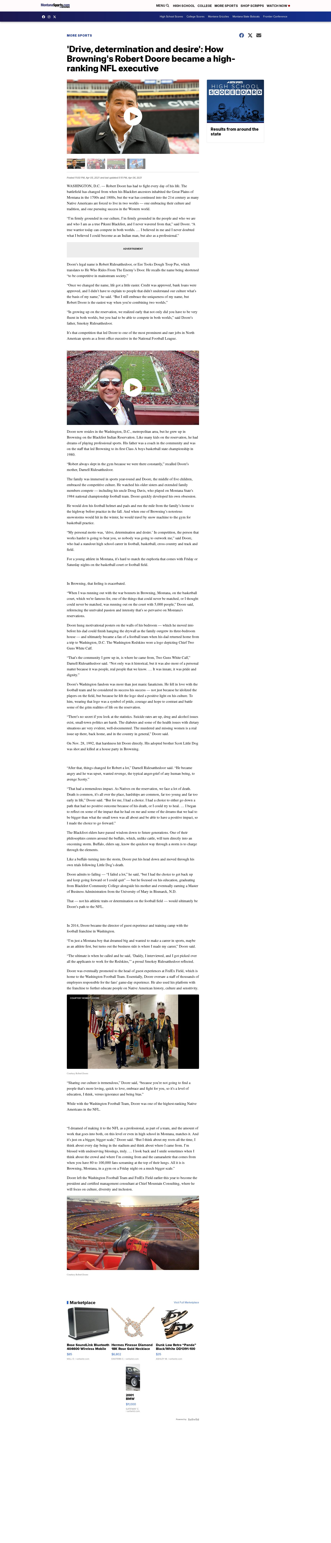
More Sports (226, 6)
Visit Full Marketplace (186, 1302)
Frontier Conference (275, 17)
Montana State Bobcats (246, 17)
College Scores (196, 17)
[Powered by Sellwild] (193, 1419)
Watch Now (277, 6)
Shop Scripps (252, 6)
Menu (161, 5)
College (204, 6)
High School (184, 6)
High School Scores (171, 17)
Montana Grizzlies (218, 17)
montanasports (44, 16)
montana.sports (50, 16)
